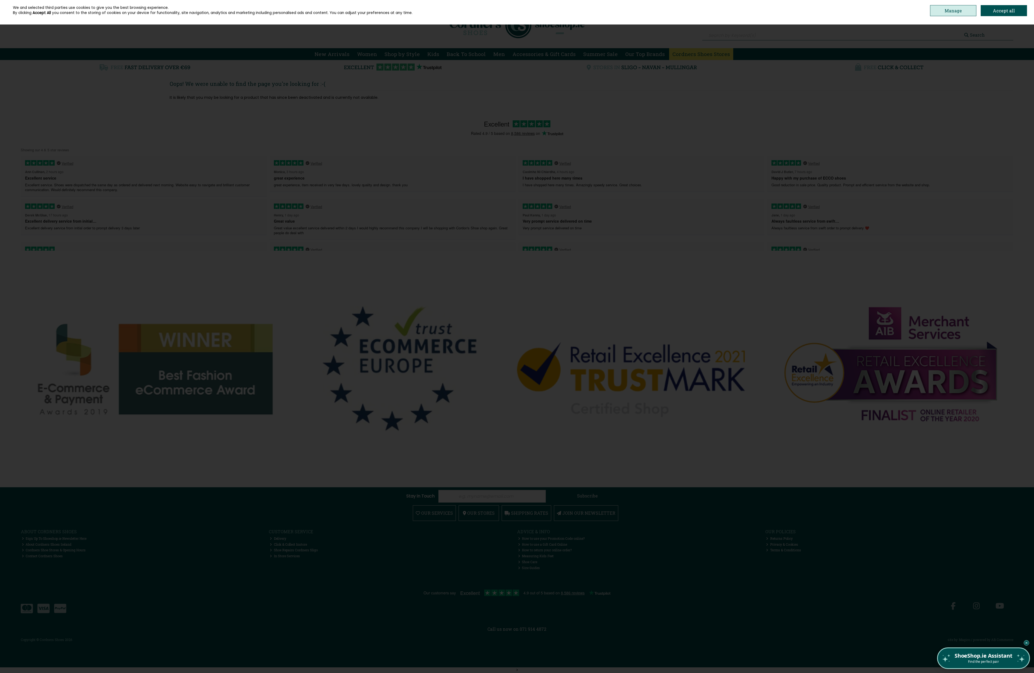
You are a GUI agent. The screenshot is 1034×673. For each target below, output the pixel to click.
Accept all (1004, 10)
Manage (953, 10)
